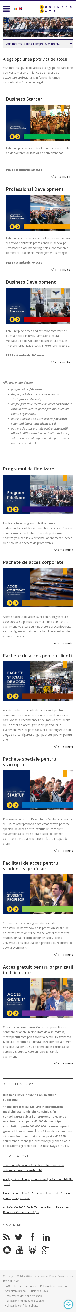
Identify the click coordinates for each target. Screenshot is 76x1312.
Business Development (31, 282)
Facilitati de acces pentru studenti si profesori (30, 865)
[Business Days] (55, 9)
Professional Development (35, 189)
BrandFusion (11, 1281)
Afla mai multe (60, 177)
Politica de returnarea (53, 1286)
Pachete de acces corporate (33, 562)
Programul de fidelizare (28, 469)
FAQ (7, 1286)
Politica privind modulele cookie (24, 1300)
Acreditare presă (15, 1291)
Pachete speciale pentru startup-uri (29, 761)
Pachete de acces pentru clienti (37, 655)
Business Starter (24, 99)
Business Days (39, 1291)
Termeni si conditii (25, 1286)
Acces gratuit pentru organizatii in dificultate (38, 970)
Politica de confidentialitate (21, 1305)
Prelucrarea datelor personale (24, 1296)
